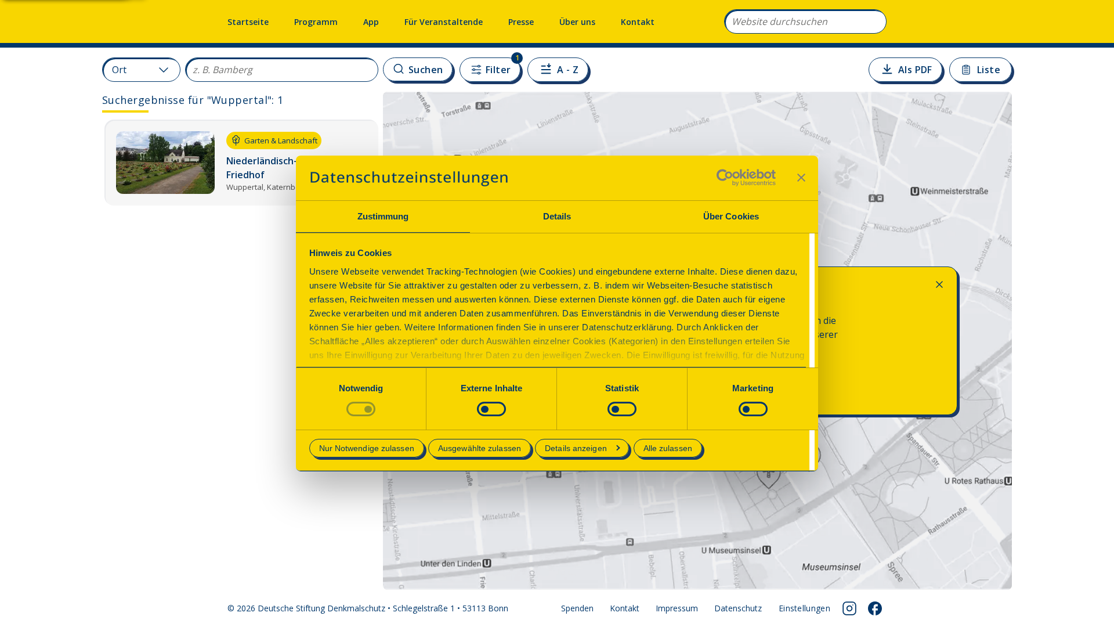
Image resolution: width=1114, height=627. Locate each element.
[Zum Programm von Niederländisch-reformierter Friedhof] (241, 163)
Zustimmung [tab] (383, 216)
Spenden (577, 608)
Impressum (677, 608)
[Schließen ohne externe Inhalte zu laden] (939, 284)
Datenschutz (738, 608)
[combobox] (805, 21)
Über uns (577, 21)
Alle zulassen (667, 448)
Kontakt (637, 21)
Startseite (248, 21)
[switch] (491, 409)
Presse (521, 21)
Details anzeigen (576, 448)
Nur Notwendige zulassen (366, 448)
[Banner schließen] (801, 178)
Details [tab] (557, 216)
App (371, 21)
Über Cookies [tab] (731, 216)
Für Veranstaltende (443, 21)
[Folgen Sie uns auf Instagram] (849, 608)
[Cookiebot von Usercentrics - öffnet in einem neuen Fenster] (725, 177)
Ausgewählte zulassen (479, 448)
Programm (316, 21)
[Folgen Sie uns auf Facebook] (875, 608)
